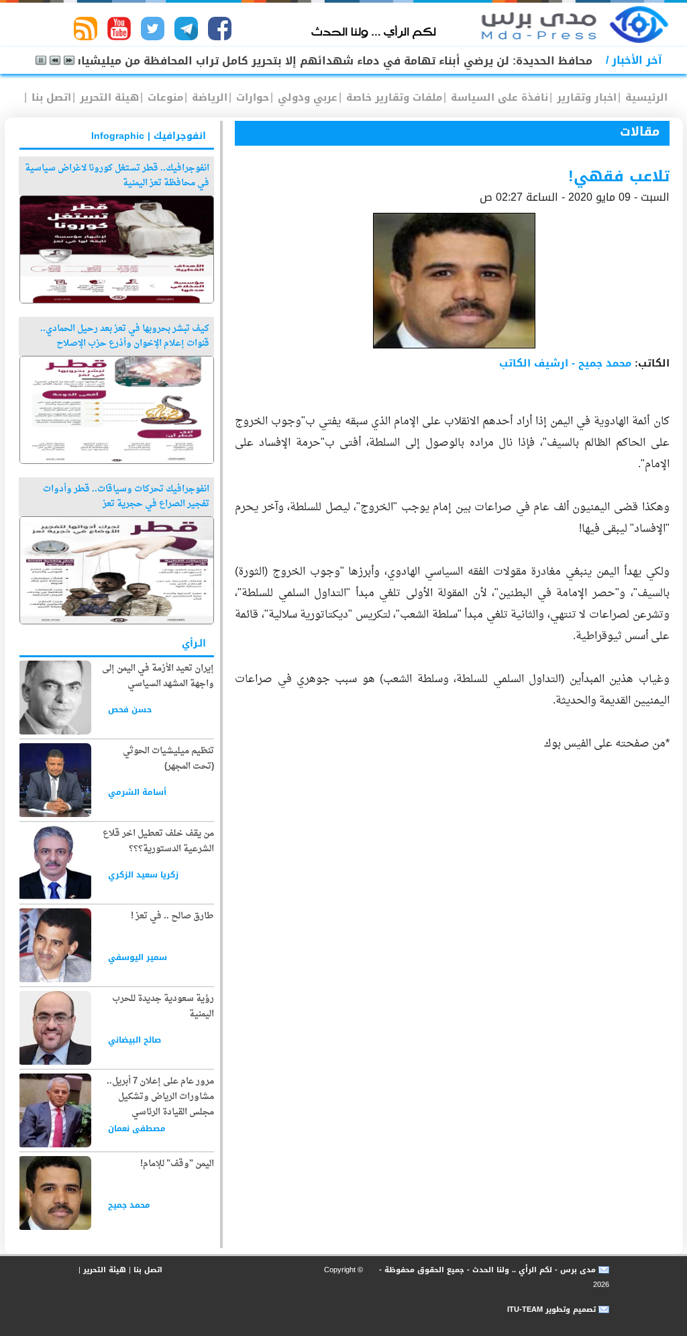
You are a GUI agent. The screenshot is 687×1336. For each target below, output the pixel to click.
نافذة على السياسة (497, 97)
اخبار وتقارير (585, 97)
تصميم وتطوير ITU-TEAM (551, 1309)
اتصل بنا (49, 97)
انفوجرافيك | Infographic (148, 136)
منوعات (163, 97)
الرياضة (208, 97)
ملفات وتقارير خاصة (392, 97)
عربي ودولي (305, 97)
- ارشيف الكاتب (565, 363)
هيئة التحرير (107, 97)
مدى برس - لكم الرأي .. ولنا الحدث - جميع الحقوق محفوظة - (486, 1270)
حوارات (251, 97)
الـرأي (194, 643)
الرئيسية (645, 97)
